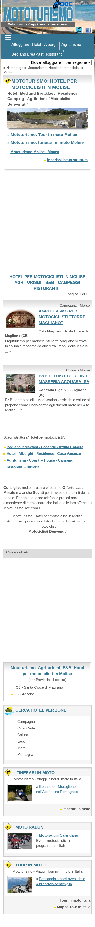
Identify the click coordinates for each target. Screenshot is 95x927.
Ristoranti (54, 54)
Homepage (14, 68)
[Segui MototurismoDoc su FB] (88, 30)
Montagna (25, 754)
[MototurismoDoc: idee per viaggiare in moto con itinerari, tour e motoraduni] (38, 11)
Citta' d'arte (26, 728)
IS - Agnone (25, 694)
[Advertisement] (47, 221)
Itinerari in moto (76, 809)
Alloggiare (20, 44)
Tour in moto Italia (75, 900)
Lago (21, 741)
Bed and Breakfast (27, 54)
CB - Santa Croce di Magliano (39, 687)
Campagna (26, 721)
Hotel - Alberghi (45, 44)
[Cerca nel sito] (79, 30)
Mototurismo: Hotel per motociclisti (53, 68)
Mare (21, 748)
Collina (22, 735)
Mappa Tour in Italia (73, 907)
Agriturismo (71, 44)
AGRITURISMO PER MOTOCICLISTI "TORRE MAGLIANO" (62, 317)
